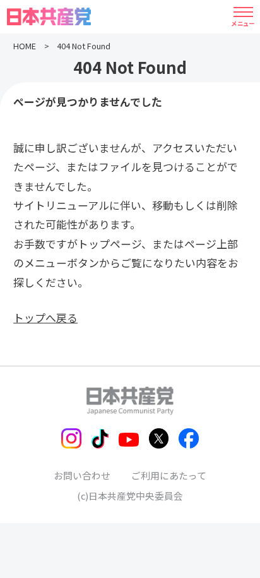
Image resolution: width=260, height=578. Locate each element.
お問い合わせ (82, 475)
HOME (24, 46)
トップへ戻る (45, 317)
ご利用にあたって (168, 475)
